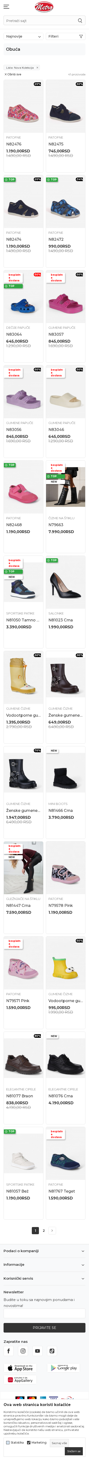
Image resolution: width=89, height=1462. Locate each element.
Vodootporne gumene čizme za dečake (65, 1001)
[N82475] (65, 106)
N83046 (56, 429)
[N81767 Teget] (65, 1153)
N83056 (13, 429)
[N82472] (65, 201)
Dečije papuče (18, 327)
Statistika (17, 1442)
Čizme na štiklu (61, 518)
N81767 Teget (61, 1191)
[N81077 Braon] (23, 1058)
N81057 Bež (17, 1191)
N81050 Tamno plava (23, 620)
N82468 (14, 525)
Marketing (39, 1442)
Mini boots (58, 804)
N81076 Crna (60, 1096)
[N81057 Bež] (23, 1153)
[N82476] (23, 106)
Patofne (13, 137)
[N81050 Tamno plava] (23, 582)
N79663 (55, 525)
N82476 (13, 144)
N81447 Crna (18, 905)
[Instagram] (23, 1351)
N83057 (56, 334)
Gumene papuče (61, 327)
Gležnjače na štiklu (23, 899)
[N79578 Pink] (65, 868)
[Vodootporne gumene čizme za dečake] (65, 963)
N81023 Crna (60, 620)
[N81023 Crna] (65, 582)
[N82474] (23, 201)
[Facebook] (8, 1351)
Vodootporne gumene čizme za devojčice (23, 715)
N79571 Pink (17, 1001)
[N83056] (23, 391)
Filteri (53, 36)
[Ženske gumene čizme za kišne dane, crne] (23, 772)
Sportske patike (20, 613)
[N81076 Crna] (65, 1058)
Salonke (56, 613)
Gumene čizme (18, 708)
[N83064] (23, 296)
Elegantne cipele (21, 1089)
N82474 (13, 239)
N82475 (55, 144)
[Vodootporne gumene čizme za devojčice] (23, 677)
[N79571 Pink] (23, 963)
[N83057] (65, 296)
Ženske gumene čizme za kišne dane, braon (65, 715)
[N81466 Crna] (65, 772)
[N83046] (65, 391)
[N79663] (65, 487)
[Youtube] (37, 1351)
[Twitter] (52, 1351)
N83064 (14, 334)
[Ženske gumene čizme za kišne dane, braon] (65, 677)
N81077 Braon (19, 1096)
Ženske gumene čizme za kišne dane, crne (23, 810)
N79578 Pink (60, 905)
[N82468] (23, 487)
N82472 (56, 239)
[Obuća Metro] (44, 6)
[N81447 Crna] (23, 868)
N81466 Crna (60, 810)
